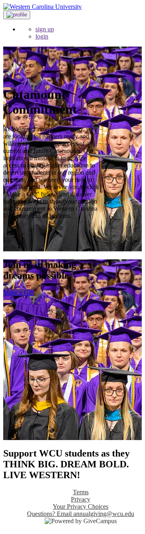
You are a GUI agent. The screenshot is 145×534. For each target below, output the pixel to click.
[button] (16, 14)
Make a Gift (18, 292)
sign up (44, 29)
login (41, 36)
